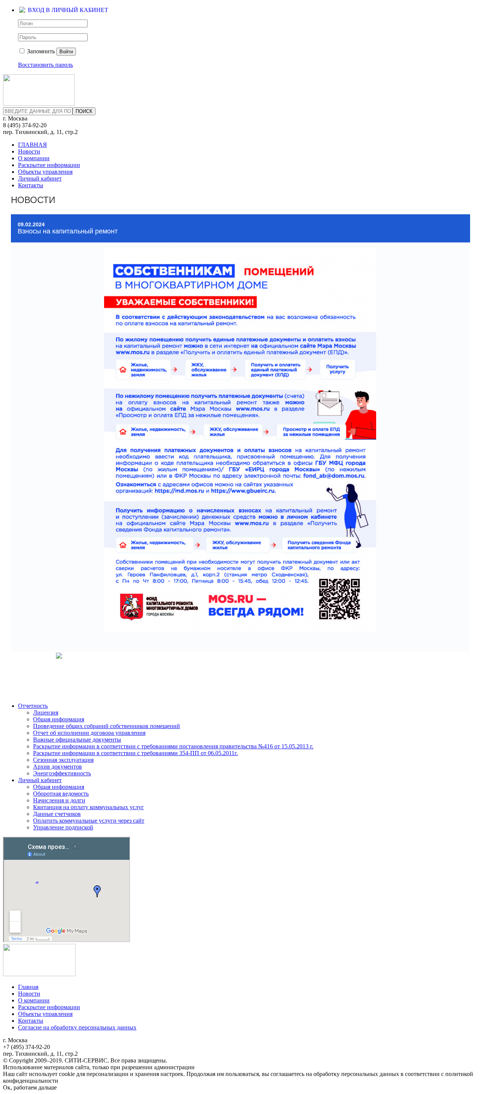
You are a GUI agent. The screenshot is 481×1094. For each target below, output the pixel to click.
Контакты (30, 185)
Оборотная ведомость (61, 793)
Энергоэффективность (62, 773)
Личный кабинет (40, 178)
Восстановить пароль (45, 65)
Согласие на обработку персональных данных (77, 1027)
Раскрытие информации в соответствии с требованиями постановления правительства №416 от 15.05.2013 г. (173, 746)
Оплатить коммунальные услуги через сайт (88, 820)
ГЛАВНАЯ (32, 144)
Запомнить (40, 51)
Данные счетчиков (57, 814)
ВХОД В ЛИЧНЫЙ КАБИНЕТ (68, 10)
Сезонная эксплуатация (63, 760)
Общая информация (58, 719)
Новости (29, 151)
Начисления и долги (59, 800)
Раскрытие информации (49, 165)
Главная (28, 987)
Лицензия (45, 712)
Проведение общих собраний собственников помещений (106, 726)
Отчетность (33, 706)
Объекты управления (45, 172)
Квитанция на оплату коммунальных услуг (88, 807)
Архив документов (57, 766)
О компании (34, 158)
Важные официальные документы (77, 739)
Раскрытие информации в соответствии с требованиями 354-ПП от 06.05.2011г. (135, 753)
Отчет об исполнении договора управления (89, 733)
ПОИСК (84, 111)
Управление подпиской (63, 827)
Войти (66, 51)
